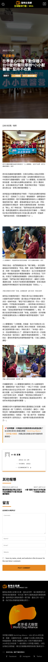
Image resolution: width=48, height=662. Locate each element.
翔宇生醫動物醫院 (29, 76)
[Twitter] (34, 656)
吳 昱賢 (17, 455)
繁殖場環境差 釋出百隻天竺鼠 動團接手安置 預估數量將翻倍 (12, 492)
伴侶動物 (8, 55)
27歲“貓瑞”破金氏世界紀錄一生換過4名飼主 (35, 491)
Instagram (26, 656)
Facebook (12, 656)
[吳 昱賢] (8, 454)
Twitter (39, 656)
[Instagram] (20, 656)
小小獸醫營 (16, 76)
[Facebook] (6, 656)
